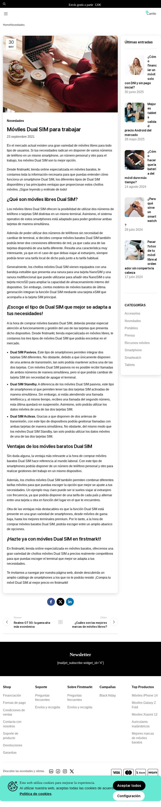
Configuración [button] (128, 796)
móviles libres (99, 333)
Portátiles (131, 328)
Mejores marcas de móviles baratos (143, 738)
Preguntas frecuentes (42, 697)
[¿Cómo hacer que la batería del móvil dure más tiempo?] (134, 160)
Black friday (108, 695)
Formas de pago (14, 702)
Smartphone (133, 350)
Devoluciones (12, 745)
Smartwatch (133, 357)
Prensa (130, 335)
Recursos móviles (137, 343)
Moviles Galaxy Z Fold (144, 705)
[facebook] (58, 772)
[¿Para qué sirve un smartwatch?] (134, 207)
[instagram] (65, 772)
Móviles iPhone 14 (145, 695)
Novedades (17, 24)
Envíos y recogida (47, 707)
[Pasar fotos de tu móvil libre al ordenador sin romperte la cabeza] (134, 250)
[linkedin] (51, 772)
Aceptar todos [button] (129, 785)
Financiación (12, 695)
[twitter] (72, 772)
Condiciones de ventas (14, 712)
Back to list (60, 622)
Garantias (9, 752)
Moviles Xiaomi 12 (144, 714)
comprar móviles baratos (68, 238)
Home (6, 24)
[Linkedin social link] (70, 602)
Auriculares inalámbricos (141, 724)
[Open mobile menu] (6, 14)
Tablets (130, 365)
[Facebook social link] (51, 602)
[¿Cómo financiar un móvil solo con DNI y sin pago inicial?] (134, 65)
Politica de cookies (35, 794)
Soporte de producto (10, 736)
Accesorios (132, 313)
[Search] (3, 4)
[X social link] (60, 602)
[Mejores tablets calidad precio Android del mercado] (134, 112)
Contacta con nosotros (12, 724)
